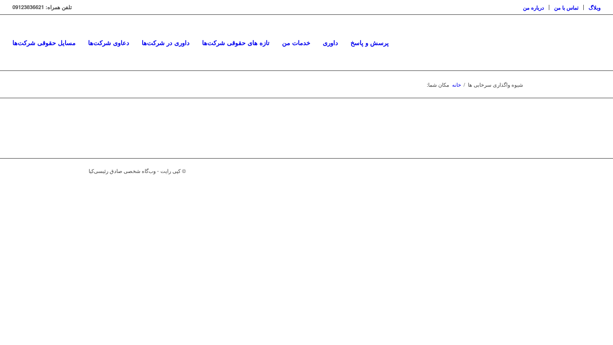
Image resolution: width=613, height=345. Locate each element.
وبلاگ (595, 7)
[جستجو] (404, 42)
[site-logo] (600, 42)
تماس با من (566, 7)
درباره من (533, 7)
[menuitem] (533, 7)
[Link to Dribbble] (517, 170)
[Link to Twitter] (503, 170)
